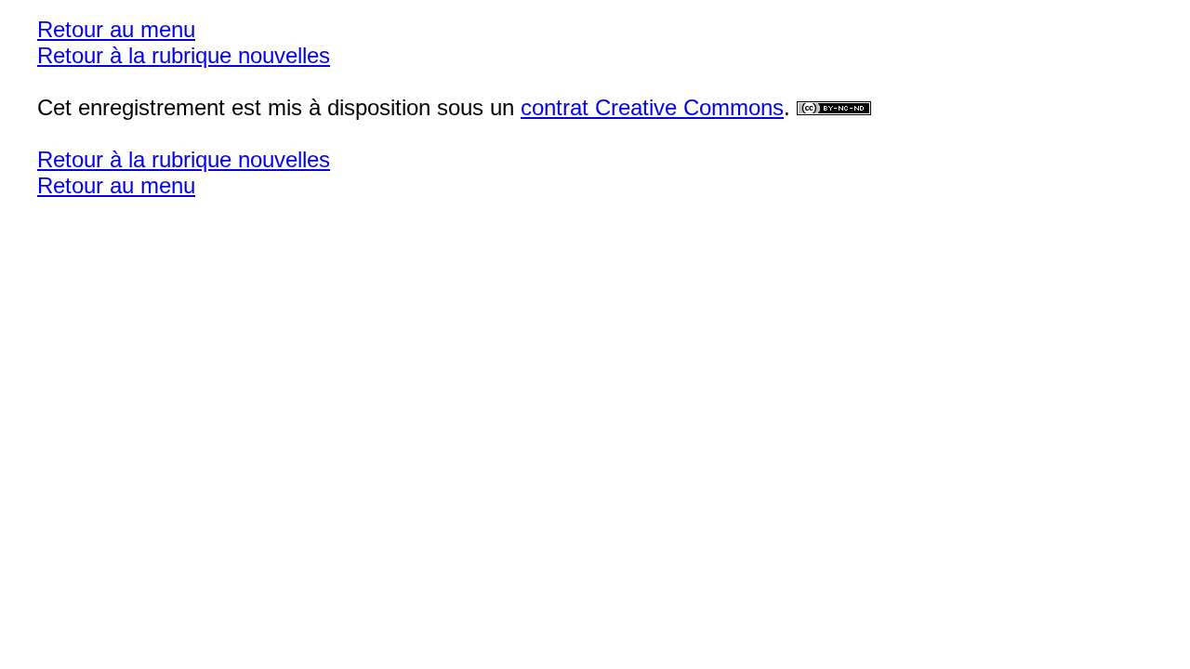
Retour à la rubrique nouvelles (183, 55)
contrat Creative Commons (652, 107)
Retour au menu (116, 29)
